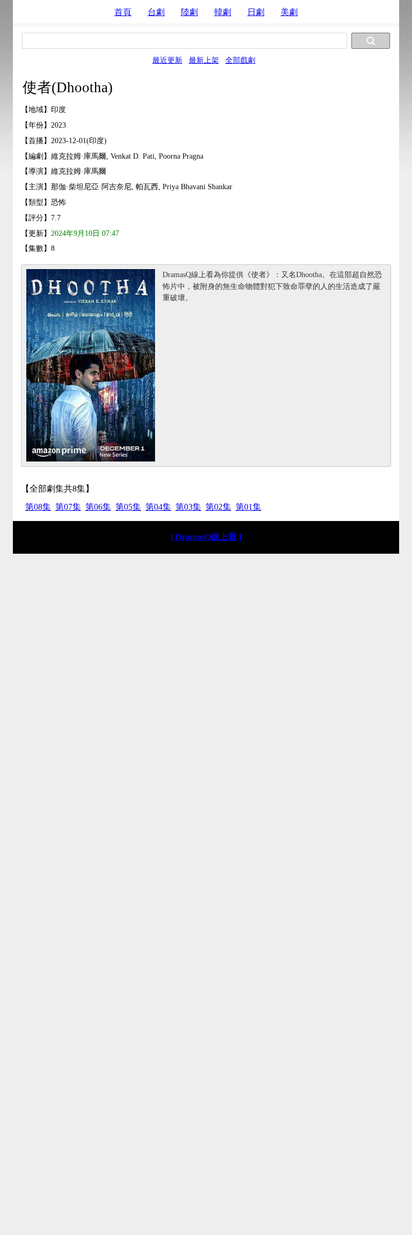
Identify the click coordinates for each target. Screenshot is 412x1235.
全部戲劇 (240, 60)
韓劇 (222, 12)
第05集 (128, 506)
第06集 (98, 506)
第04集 (158, 506)
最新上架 (204, 60)
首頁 (122, 12)
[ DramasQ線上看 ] (206, 536)
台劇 (156, 12)
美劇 (289, 12)
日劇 (255, 12)
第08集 (38, 506)
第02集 (218, 506)
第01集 (248, 506)
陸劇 (189, 12)
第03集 (188, 506)
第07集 (68, 506)
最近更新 (167, 60)
